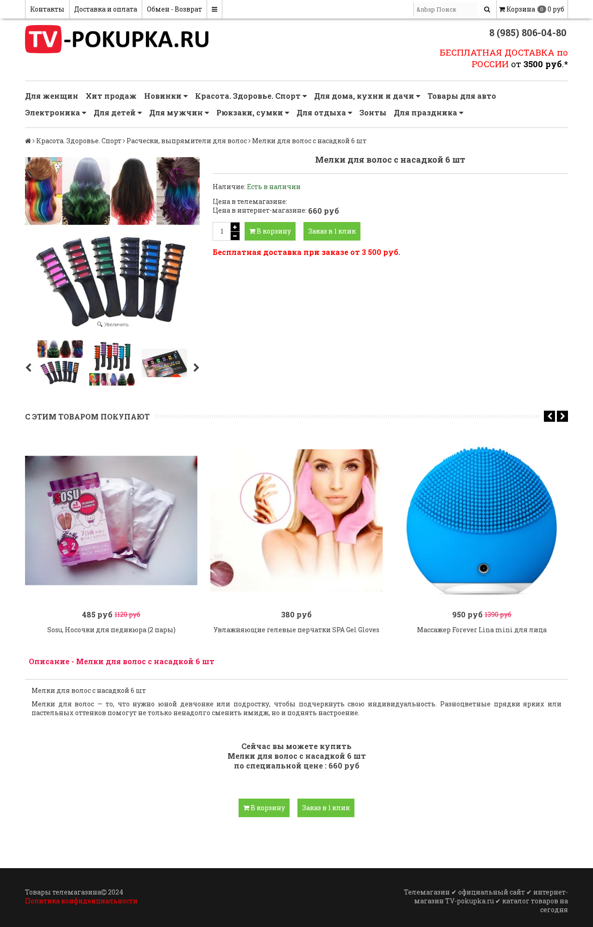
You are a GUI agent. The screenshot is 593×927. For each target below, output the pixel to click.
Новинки (163, 96)
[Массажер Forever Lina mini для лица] (482, 520)
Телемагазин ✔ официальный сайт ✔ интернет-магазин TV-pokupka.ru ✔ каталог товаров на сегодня (486, 901)
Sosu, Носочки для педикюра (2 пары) (111, 629)
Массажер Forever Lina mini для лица (482, 629)
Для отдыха (322, 112)
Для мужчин (177, 112)
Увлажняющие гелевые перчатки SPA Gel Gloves (296, 629)
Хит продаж (111, 96)
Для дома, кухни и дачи (365, 96)
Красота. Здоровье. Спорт (249, 96)
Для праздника (426, 112)
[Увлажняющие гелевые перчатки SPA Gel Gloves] (296, 520)
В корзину (273, 231)
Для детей (116, 112)
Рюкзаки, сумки (250, 112)
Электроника (53, 112)
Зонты (373, 112)
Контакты (47, 9)
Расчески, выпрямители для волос (186, 140)
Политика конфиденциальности (81, 900)
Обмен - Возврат (174, 9)
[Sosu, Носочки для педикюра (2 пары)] (111, 520)
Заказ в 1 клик (332, 231)
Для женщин (51, 96)
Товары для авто (462, 96)
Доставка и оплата (105, 9)
